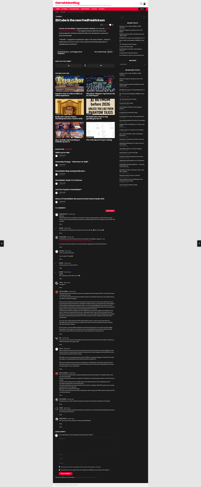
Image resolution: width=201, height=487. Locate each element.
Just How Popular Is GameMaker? (68, 189)
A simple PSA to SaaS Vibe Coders (129, 53)
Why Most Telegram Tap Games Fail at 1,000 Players (100, 94)
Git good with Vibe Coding (126, 46)
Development (91, 91)
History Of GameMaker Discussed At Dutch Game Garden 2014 (79, 199)
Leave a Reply (110, 210)
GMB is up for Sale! (62, 152)
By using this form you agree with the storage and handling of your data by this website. (85, 470)
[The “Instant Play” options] (199, 243)
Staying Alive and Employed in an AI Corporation (132, 160)
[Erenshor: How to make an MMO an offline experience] (69, 84)
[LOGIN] (144, 4)
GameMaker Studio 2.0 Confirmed (68, 180)
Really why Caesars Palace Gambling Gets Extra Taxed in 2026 (69, 118)
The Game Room (74, 9)
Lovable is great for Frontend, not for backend (131, 130)
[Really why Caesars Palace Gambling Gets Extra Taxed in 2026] (69, 107)
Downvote (100, 65)
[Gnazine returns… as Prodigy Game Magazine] (2, 243)
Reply (60, 224)
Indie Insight (60, 89)
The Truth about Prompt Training (99, 140)
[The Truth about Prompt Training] (100, 130)
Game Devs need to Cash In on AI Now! (130, 175)
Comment (68, 149)
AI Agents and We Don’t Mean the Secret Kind (131, 156)
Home (57, 9)
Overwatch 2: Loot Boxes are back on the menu (132, 139)
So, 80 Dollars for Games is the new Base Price (132, 55)
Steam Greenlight (70, 89)
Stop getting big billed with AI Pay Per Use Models (132, 120)
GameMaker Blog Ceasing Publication (70, 171)
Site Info (101, 9)
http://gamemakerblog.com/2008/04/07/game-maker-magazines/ (76, 240)
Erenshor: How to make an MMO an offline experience (68, 94)
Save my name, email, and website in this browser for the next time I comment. (81, 467)
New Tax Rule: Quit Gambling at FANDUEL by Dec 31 (67, 141)
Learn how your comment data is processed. (86, 477)
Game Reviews (85, 9)
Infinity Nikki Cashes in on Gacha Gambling (130, 148)
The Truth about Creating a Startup (128, 185)
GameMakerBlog (67, 3)
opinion (58, 114)
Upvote (68, 65)
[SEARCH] (141, 4)
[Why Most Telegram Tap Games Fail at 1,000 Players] (100, 84)
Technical (59, 91)
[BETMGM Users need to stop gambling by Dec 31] (100, 107)
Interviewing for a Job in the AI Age (129, 152)
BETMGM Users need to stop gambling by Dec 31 (97, 118)
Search (144, 17)
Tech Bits (94, 9)
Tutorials (64, 9)
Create (142, 9)
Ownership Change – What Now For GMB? (71, 162)
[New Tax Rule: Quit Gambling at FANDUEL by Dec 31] (69, 130)
